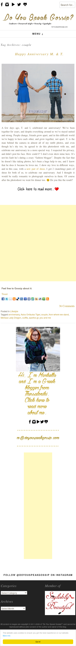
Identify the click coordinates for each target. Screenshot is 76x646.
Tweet (5, 294)
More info (6, 635)
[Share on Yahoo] (36, 298)
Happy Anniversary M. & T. (39, 53)
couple (44, 314)
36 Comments (67, 306)
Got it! (38, 641)
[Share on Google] (25, 298)
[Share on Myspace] (29, 298)
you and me (45, 317)
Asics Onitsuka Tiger (30, 314)
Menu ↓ (38, 33)
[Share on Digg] (21, 298)
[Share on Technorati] (43, 298)
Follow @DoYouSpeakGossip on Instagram (38, 575)
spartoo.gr (34, 317)
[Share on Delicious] (17, 298)
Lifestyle (14, 311)
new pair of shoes (36, 168)
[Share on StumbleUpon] (32, 298)
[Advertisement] (38, 243)
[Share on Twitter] (6, 298)
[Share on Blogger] (14, 298)
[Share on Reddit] (40, 298)
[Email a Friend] (10, 298)
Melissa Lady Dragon (11, 317)
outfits (25, 317)
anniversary (14, 314)
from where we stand (59, 314)
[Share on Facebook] (3, 298)
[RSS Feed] (47, 298)
